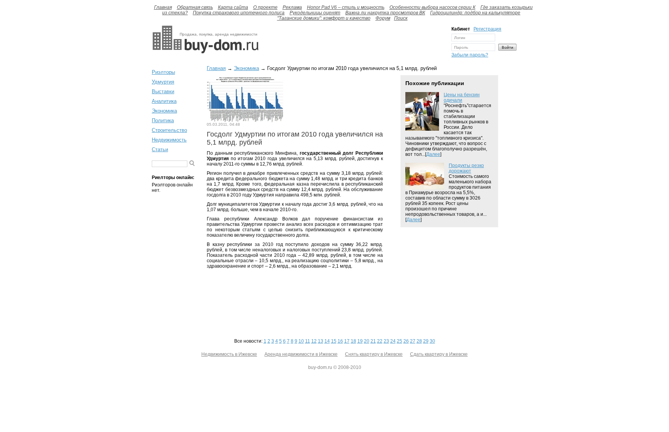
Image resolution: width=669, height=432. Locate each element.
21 (373, 341)
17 (347, 341)
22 (380, 341)
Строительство (169, 130)
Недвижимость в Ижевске (229, 354)
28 (419, 341)
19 (360, 341)
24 (393, 341)
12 (314, 341)
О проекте (265, 7)
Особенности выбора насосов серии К (432, 7)
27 (412, 341)
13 (320, 341)
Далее (433, 154)
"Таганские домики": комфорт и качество (324, 18)
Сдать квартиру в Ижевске (439, 354)
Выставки (163, 91)
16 (340, 341)
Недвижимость (169, 140)
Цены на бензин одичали (462, 97)
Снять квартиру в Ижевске (374, 354)
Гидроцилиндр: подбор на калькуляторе (475, 12)
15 (333, 341)
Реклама (292, 7)
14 (327, 341)
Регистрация (487, 29)
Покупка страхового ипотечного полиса (239, 12)
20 (366, 341)
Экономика (164, 111)
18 (353, 341)
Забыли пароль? (469, 55)
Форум (383, 18)
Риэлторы (163, 72)
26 (406, 341)
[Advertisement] (353, 43)
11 (307, 341)
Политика (163, 120)
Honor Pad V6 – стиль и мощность (345, 7)
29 (426, 341)
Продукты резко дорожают (466, 168)
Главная (163, 7)
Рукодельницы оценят (315, 12)
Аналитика (164, 101)
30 (432, 341)
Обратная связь (195, 7)
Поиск (401, 18)
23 (386, 341)
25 (399, 341)
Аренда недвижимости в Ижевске (301, 354)
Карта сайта (233, 7)
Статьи (160, 149)
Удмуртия (163, 82)
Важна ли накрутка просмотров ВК (385, 12)
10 (301, 341)
